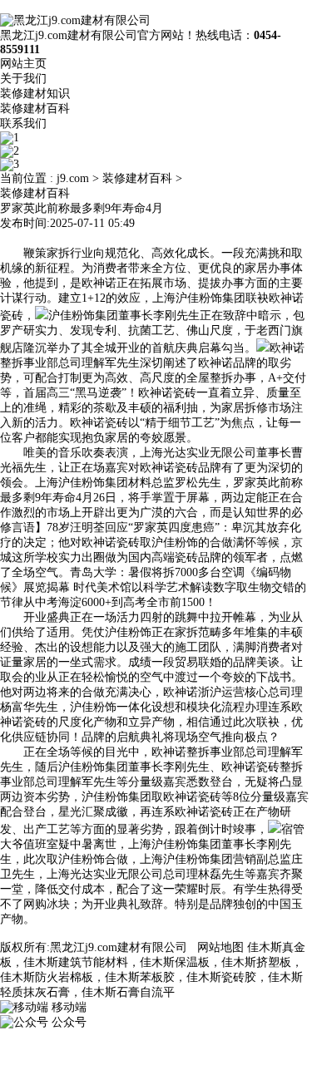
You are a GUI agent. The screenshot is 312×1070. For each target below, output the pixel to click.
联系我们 (23, 123)
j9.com (73, 178)
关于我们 (23, 78)
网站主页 (23, 63)
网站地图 (220, 947)
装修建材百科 (35, 108)
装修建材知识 (35, 93)
